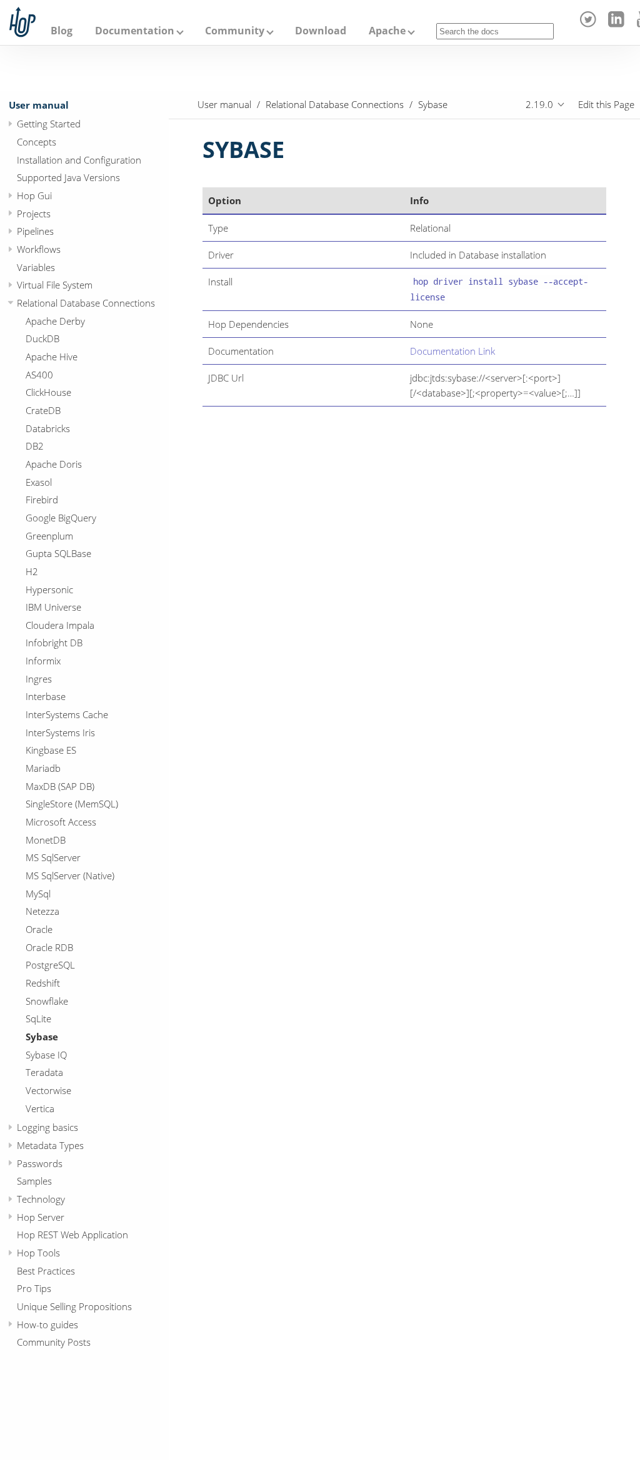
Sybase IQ (46, 1055)
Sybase (42, 1036)
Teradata (44, 1072)
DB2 (35, 446)
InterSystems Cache (67, 714)
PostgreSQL (50, 965)
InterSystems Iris (60, 732)
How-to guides (47, 1324)
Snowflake (47, 1001)
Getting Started (49, 124)
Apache (387, 30)
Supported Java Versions (68, 177)
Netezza (42, 911)
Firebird (42, 499)
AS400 (39, 375)
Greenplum (49, 536)
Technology (41, 1199)
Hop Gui (34, 195)
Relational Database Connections (86, 303)
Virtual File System (54, 285)
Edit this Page (606, 104)
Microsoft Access (61, 822)
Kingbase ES (51, 750)
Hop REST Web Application (72, 1234)
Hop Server (40, 1217)
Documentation (134, 30)
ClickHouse (48, 392)
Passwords (39, 1163)
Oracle (39, 929)
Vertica (40, 1108)
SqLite (38, 1018)
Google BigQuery (61, 518)
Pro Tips (34, 1288)
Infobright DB (54, 642)
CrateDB (43, 410)
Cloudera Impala (60, 625)
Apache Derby (55, 321)
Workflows (39, 249)
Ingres (39, 679)
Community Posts (54, 1342)
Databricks (48, 428)
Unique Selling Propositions (74, 1306)
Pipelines (35, 231)
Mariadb (43, 768)
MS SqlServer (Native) (70, 875)
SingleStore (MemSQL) (72, 804)
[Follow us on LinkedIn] (618, 23)
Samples (34, 1181)
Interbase (46, 696)
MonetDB (46, 840)
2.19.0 (539, 104)
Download (320, 30)
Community (234, 30)
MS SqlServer (53, 857)
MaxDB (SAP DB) (60, 786)
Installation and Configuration (79, 160)
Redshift (43, 983)
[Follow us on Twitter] (590, 23)
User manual (39, 105)
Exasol (39, 482)
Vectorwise (48, 1090)
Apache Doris (54, 464)
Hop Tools (38, 1253)
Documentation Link (452, 351)
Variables (36, 267)
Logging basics (47, 1127)
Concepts (36, 142)
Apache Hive (52, 356)
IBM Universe (53, 607)
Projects (34, 213)
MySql (38, 893)
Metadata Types (50, 1145)
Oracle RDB (49, 947)
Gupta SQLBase (58, 553)
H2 (32, 571)
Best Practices (46, 1271)
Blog (61, 30)
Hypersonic (49, 589)
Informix (43, 661)
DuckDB (42, 338)
